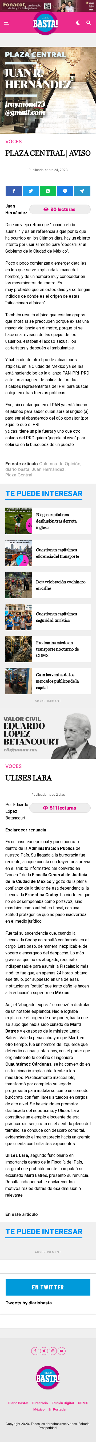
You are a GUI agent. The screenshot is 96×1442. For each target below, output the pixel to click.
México (39, 1409)
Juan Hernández (48, 469)
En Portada (57, 1409)
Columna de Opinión (59, 463)
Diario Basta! (18, 1403)
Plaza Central (18, 475)
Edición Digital (63, 1403)
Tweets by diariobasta (29, 1302)
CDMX (83, 1403)
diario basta (17, 469)
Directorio (40, 1403)
